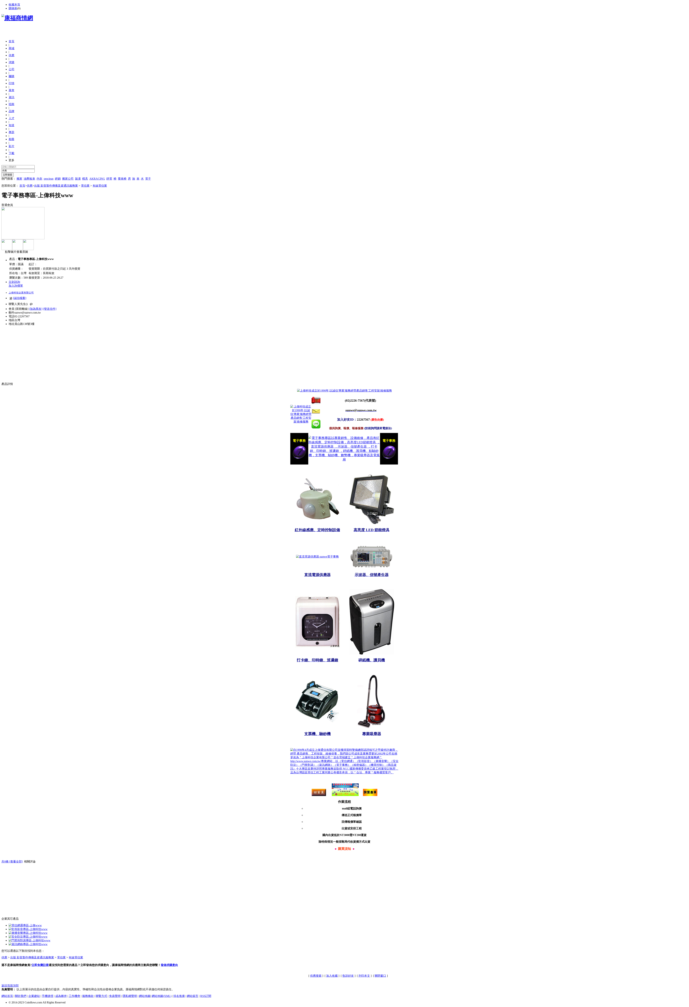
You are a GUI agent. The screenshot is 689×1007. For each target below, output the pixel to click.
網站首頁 (7, 995)
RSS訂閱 (205, 995)
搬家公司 (68, 178)
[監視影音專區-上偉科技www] (28, 929)
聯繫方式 (101, 995)
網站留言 (192, 995)
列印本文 (364, 975)
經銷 (58, 178)
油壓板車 (29, 178)
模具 (85, 178)
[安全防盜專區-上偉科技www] (28, 936)
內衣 (39, 178)
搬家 (19, 178)
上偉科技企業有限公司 (21, 292)
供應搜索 (316, 975)
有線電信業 (100, 185)
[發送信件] (49, 308)
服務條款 (88, 995)
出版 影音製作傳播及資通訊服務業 (56, 185)
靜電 (109, 178)
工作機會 (74, 995)
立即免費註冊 (40, 964)
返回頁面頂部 (10, 985)
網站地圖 (144, 995)
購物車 (13, 8)
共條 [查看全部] (12, 861)
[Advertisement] (43, 31)
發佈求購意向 (169, 964)
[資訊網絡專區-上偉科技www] (28, 944)
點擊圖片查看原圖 (16, 251)
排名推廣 (179, 995)
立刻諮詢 (14, 281)
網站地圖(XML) (161, 995)
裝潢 (78, 178)
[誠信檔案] (19, 298)
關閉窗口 (380, 975)
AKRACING (97, 178)
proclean (48, 178)
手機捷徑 (47, 995)
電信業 (85, 185)
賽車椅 (122, 178)
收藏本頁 (14, 4)
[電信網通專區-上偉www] (25, 925)
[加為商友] (35, 308)
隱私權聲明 (130, 995)
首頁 (11, 41)
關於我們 (20, 995)
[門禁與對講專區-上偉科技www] (29, 940)
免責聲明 (115, 995)
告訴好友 (348, 975)
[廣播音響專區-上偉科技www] (28, 932)
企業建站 (34, 995)
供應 (29, 185)
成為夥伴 (61, 995)
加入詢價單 (16, 285)
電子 (148, 178)
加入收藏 (332, 975)
